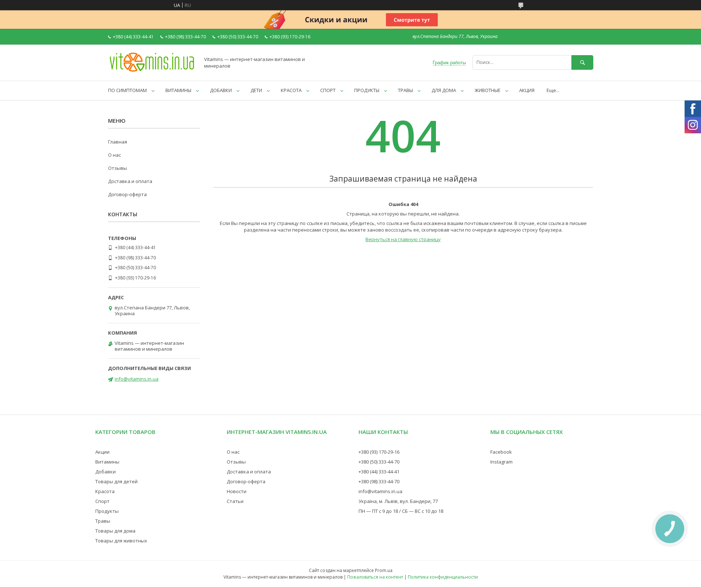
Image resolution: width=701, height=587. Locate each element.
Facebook (501, 452)
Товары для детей (116, 481)
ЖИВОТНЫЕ (488, 90)
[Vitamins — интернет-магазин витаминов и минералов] (152, 71)
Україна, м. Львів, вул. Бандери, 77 (398, 501)
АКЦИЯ (527, 90)
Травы (102, 521)
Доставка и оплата (130, 181)
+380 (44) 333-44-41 (379, 471)
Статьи (235, 501)
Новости (236, 491)
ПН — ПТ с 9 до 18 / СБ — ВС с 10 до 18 (401, 511)
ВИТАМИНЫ (178, 90)
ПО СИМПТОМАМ (127, 90)
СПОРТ (328, 90)
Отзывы (117, 168)
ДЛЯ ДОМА (444, 90)
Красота (105, 491)
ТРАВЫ (405, 90)
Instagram (501, 461)
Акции (102, 452)
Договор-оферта (127, 194)
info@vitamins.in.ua (136, 379)
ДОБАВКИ (221, 90)
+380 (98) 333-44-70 (379, 481)
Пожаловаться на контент (375, 577)
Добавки (105, 471)
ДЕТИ (256, 90)
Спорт (102, 501)
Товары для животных (121, 540)
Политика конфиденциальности (443, 577)
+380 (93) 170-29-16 (379, 452)
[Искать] (582, 62)
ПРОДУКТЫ (366, 90)
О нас (114, 155)
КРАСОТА (291, 90)
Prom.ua (383, 570)
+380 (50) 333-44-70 (379, 461)
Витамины (107, 461)
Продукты (107, 511)
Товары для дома (115, 530)
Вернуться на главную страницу (403, 239)
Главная (117, 141)
